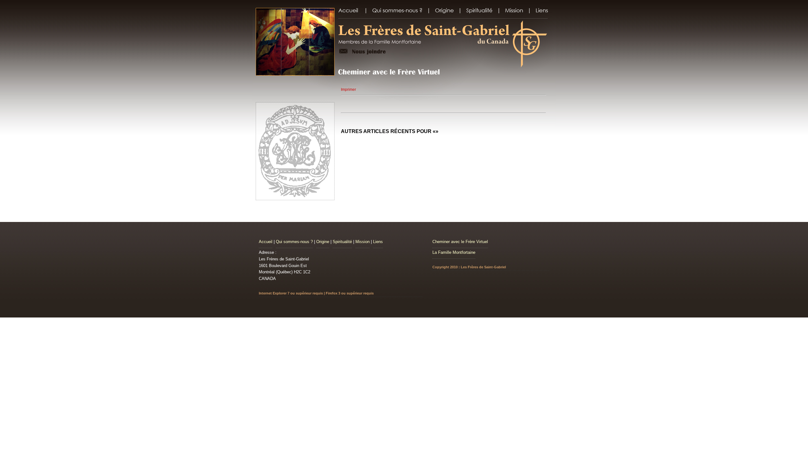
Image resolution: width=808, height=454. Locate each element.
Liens (378, 241)
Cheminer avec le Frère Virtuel (460, 241)
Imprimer (348, 89)
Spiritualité (342, 241)
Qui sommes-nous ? (294, 241)
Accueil (265, 241)
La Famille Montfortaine (453, 252)
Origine (322, 241)
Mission (362, 241)
